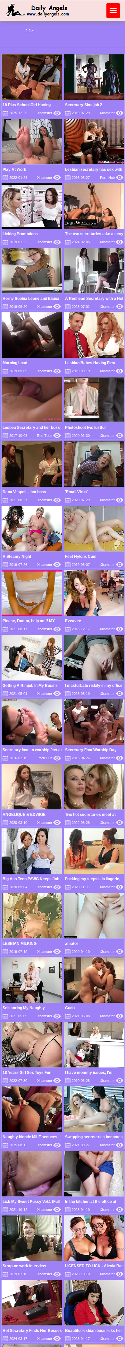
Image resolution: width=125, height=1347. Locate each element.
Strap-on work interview (24, 1266)
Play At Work (14, 169)
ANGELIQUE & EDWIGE (24, 814)
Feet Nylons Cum (80, 556)
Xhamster (49, 113)
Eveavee (73, 621)
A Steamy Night (17, 556)
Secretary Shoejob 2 (83, 105)
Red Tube (49, 436)
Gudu (70, 1008)
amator (71, 943)
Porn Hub (111, 178)
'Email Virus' (76, 492)
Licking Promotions (20, 234)
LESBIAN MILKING (20, 943)
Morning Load (15, 363)
